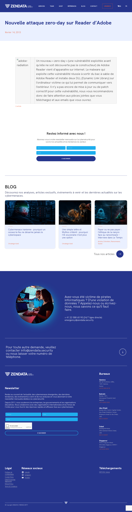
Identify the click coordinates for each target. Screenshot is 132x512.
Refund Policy (9, 484)
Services (41, 6)
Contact (93, 6)
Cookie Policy (9, 477)
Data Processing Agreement (10, 480)
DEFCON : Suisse (104, 472)
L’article (18, 106)
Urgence (107, 6)
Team (52, 6)
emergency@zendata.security (79, 320)
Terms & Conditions (11, 486)
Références (72, 6)
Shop (61, 6)
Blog (83, 6)
